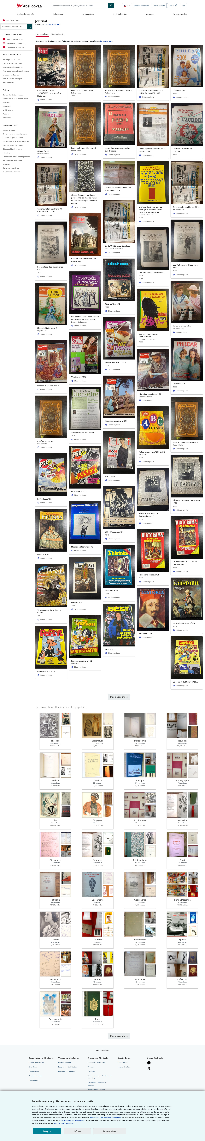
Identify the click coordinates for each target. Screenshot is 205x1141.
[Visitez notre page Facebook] (149, 1062)
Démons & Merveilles (53, 24)
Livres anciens (88, 14)
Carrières (91, 1071)
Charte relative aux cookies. (73, 1120)
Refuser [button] (77, 1131)
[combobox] (79, 5)
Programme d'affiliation (67, 1067)
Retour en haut (102, 1050)
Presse (90, 1067)
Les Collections (11, 20)
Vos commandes (35, 1076)
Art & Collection (120, 14)
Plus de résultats (119, 696)
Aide (183, 5)
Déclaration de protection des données (99, 1077)
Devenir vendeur (180, 14)
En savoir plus (106, 41)
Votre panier (33, 1080)
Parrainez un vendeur (66, 1071)
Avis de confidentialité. (64, 1123)
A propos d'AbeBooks (96, 1062)
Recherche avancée (25, 14)
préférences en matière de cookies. (105, 1117)
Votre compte (159, 5)
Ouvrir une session (141, 5)
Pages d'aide (122, 1062)
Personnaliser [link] (109, 1131)
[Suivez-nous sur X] (149, 1068)
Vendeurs (150, 14)
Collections (58, 14)
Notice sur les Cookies (96, 1089)
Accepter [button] (47, 1131)
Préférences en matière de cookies (98, 1084)
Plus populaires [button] (42, 34)
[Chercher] (111, 5)
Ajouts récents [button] (57, 34)
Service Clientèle (124, 1067)
